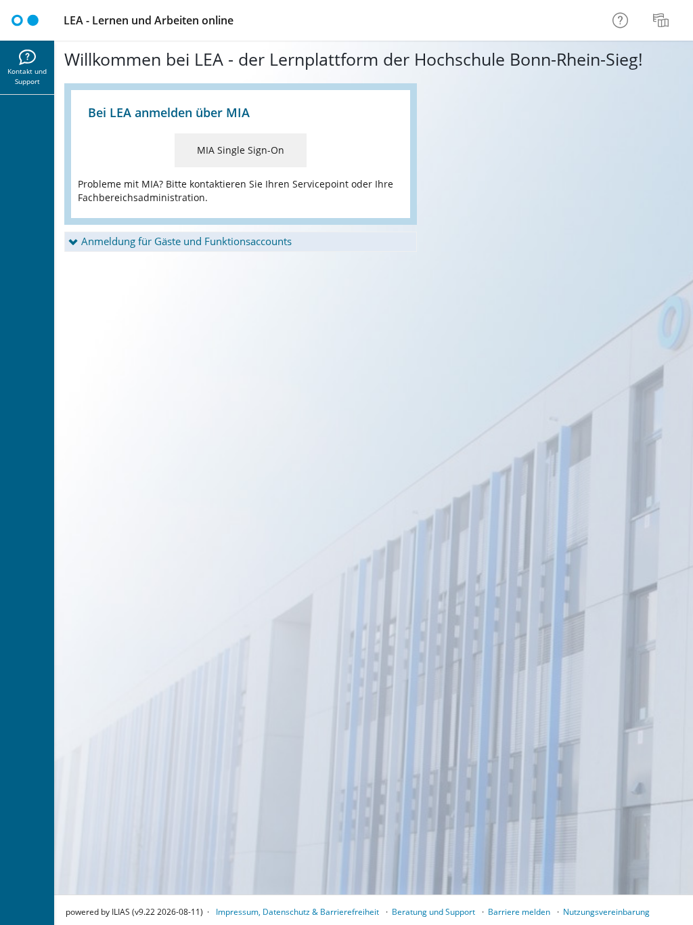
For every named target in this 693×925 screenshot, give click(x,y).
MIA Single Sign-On (240, 150)
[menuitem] (662, 20)
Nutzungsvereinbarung (606, 912)
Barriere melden (519, 912)
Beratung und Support (433, 912)
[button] (240, 241)
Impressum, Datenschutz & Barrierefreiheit (297, 912)
